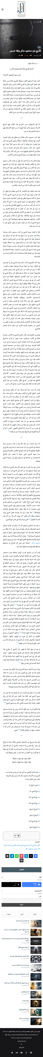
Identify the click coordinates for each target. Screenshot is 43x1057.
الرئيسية (38, 22)
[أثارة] (21, 9)
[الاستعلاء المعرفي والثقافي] (36, 950)
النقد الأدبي (16, 845)
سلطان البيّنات (25, 1001)
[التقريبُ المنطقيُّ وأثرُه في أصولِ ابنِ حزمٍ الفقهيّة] (36, 977)
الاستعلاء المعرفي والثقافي (23, 947)
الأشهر (21, 914)
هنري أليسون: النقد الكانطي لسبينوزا (20, 965)
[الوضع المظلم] (21, 1044)
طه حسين (37, 849)
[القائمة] (3, 10)
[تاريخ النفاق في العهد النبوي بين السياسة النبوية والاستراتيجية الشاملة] (36, 941)
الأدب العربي (36, 845)
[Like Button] (18, 835)
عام (34, 22)
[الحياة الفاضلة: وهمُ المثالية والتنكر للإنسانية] (36, 959)
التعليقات (21, 870)
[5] (20, 632)
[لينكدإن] (26, 856)
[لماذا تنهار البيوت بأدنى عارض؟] (36, 923)
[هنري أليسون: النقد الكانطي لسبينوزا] (36, 968)
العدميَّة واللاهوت (25, 992)
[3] (29, 519)
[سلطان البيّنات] (36, 1003)
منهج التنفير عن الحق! (24, 1018)
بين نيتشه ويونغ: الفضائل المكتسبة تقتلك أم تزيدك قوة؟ (16, 983)
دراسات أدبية (8, 845)
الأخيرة (34, 914)
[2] (33, 512)
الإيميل (40, 897)
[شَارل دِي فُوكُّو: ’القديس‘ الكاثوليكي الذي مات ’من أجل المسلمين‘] (36, 932)
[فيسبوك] (36, 856)
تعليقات (8, 914)
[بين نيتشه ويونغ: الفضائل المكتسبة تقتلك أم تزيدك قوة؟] (36, 986)
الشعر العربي (28, 845)
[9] (19, 730)
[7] (19, 663)
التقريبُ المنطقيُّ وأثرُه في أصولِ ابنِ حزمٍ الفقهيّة (18, 974)
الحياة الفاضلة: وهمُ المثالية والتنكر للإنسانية (19, 956)
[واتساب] (17, 856)
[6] (17, 643)
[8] (4, 703)
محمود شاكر (36, 543)
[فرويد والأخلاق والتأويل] (36, 1012)
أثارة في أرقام (21, 1047)
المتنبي (22, 845)
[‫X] (31, 856)
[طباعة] (22, 860)
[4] (16, 604)
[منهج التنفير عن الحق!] (36, 1021)
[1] (9, 431)
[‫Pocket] (22, 856)
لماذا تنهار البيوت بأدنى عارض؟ (22, 921)
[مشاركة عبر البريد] (7, 856)
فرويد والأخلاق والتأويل (24, 1010)
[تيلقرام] (12, 856)
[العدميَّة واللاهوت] (36, 994)
